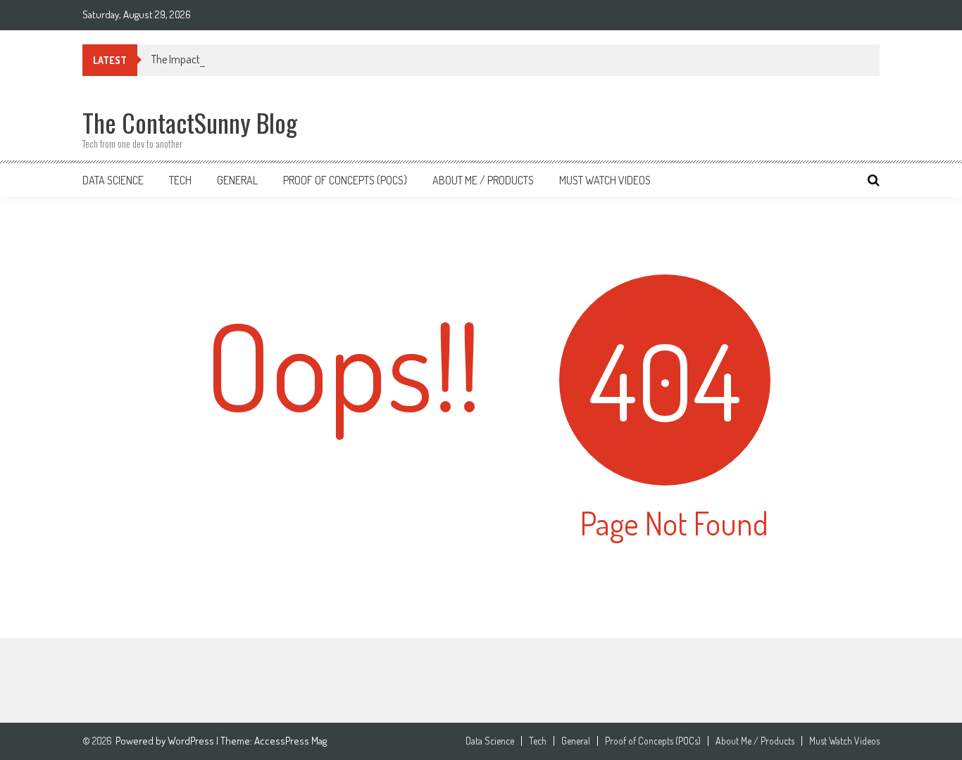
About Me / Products (483, 180)
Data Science (113, 180)
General (237, 180)
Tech (180, 180)
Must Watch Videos (605, 180)
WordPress (192, 740)
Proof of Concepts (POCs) (345, 180)
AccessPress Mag (290, 740)
